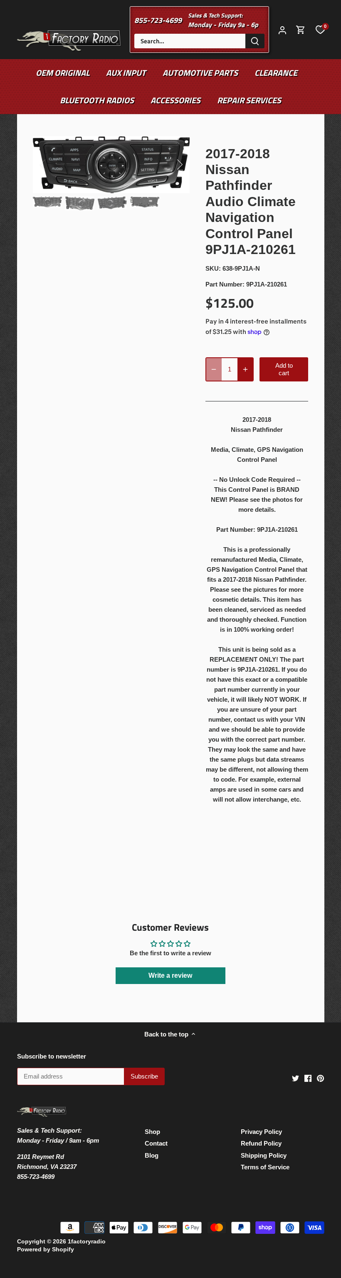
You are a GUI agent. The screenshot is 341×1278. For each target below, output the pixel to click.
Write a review (170, 975)
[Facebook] (307, 1077)
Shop (152, 1131)
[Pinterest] (320, 1077)
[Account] (282, 29)
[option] (111, 165)
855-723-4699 (158, 20)
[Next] (169, 164)
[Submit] (254, 41)
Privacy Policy (261, 1131)
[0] (320, 29)
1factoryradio (87, 1241)
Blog (151, 1155)
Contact (156, 1143)
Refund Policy (261, 1143)
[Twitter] (295, 1077)
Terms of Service (265, 1167)
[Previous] (53, 164)
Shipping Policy (264, 1155)
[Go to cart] (301, 29)
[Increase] (245, 369)
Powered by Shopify (45, 1249)
